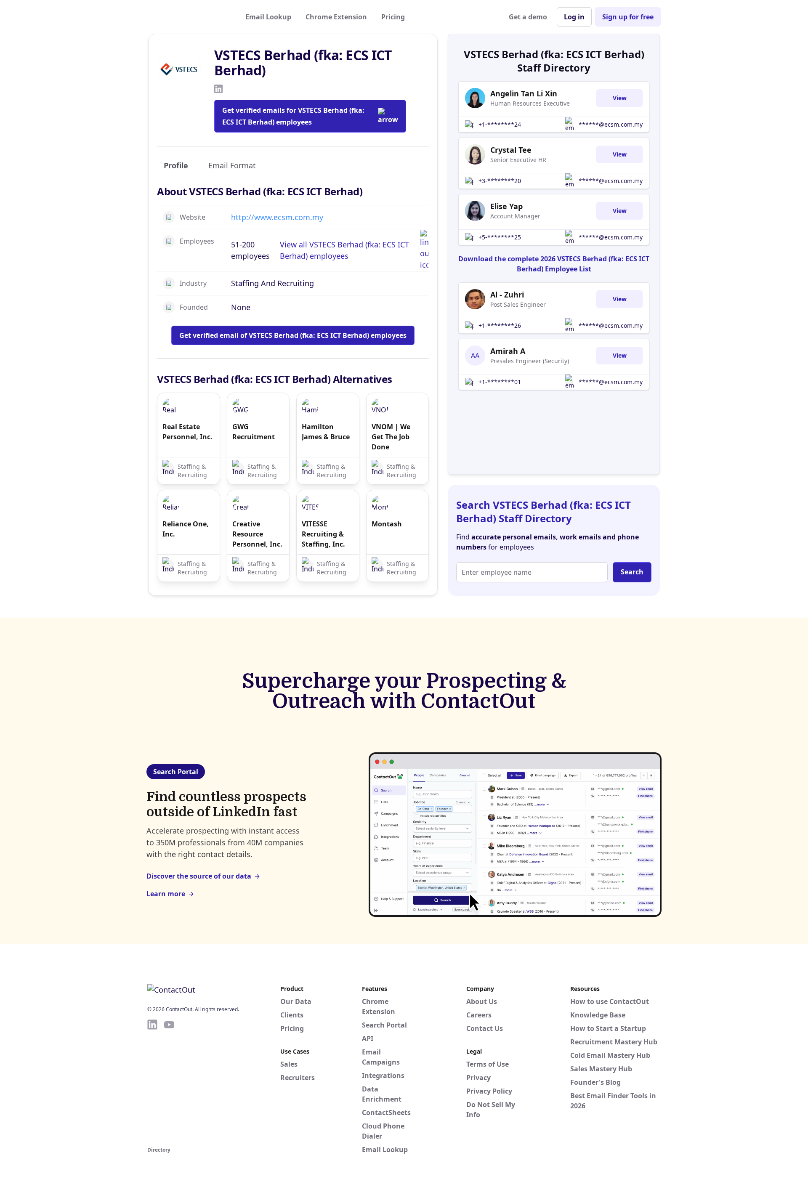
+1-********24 (499, 124)
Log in (574, 16)
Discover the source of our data (198, 876)
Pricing (393, 16)
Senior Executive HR (518, 160)
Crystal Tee (511, 150)
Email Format (232, 165)
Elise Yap (506, 206)
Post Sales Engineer (518, 304)
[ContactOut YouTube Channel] (169, 1081)
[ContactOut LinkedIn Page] (152, 1081)
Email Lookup (268, 16)
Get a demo (528, 16)
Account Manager (515, 216)
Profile (176, 165)
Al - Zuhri (507, 294)
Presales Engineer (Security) (529, 361)
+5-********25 (499, 237)
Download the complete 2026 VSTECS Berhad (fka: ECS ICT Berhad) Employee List (553, 264)
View (620, 98)
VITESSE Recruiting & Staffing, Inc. (323, 534)
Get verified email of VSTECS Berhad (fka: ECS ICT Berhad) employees (293, 335)
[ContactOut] (188, 17)
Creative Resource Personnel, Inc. (257, 534)
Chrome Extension (336, 16)
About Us (481, 1001)
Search (632, 571)
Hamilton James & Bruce (326, 431)
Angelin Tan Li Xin (523, 93)
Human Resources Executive (530, 103)
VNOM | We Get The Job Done (391, 436)
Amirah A (507, 351)
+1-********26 (499, 325)
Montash (387, 523)
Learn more (165, 893)
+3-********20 (499, 181)
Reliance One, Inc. (185, 529)
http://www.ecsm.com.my (277, 217)
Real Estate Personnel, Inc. (187, 431)
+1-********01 (499, 382)
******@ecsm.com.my (611, 124)
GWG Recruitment (253, 431)
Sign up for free (628, 16)
